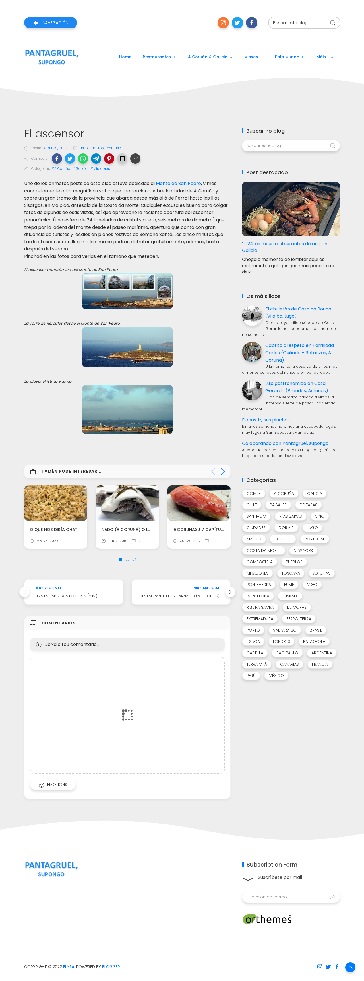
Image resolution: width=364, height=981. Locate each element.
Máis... (322, 57)
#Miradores (100, 168)
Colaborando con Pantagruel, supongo (285, 443)
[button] (57, 158)
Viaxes (251, 57)
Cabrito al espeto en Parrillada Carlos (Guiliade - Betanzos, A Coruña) (299, 352)
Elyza (68, 967)
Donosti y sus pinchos (266, 420)
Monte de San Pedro (178, 183)
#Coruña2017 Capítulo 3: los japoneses (218, 529)
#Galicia (80, 168)
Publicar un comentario (100, 147)
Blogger (111, 967)
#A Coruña (60, 168)
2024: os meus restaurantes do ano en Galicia (284, 247)
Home (125, 57)
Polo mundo (287, 57)
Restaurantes (157, 57)
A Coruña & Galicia (208, 57)
